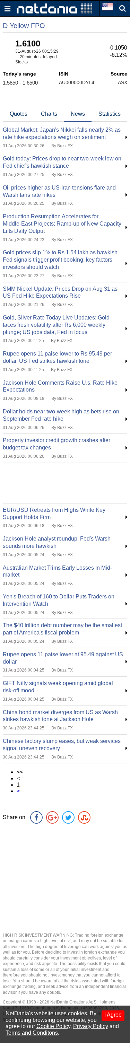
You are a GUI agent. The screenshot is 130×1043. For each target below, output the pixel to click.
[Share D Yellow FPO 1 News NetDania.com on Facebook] (36, 817)
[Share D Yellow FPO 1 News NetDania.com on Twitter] (68, 817)
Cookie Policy (53, 1026)
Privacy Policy (90, 1026)
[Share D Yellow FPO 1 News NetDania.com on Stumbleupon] (84, 817)
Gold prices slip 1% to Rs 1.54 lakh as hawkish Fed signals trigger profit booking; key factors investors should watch (60, 259)
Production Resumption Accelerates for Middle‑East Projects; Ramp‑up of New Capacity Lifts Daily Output (62, 223)
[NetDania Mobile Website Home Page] (54, 8)
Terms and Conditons (32, 1033)
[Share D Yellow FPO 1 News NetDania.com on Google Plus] (52, 817)
